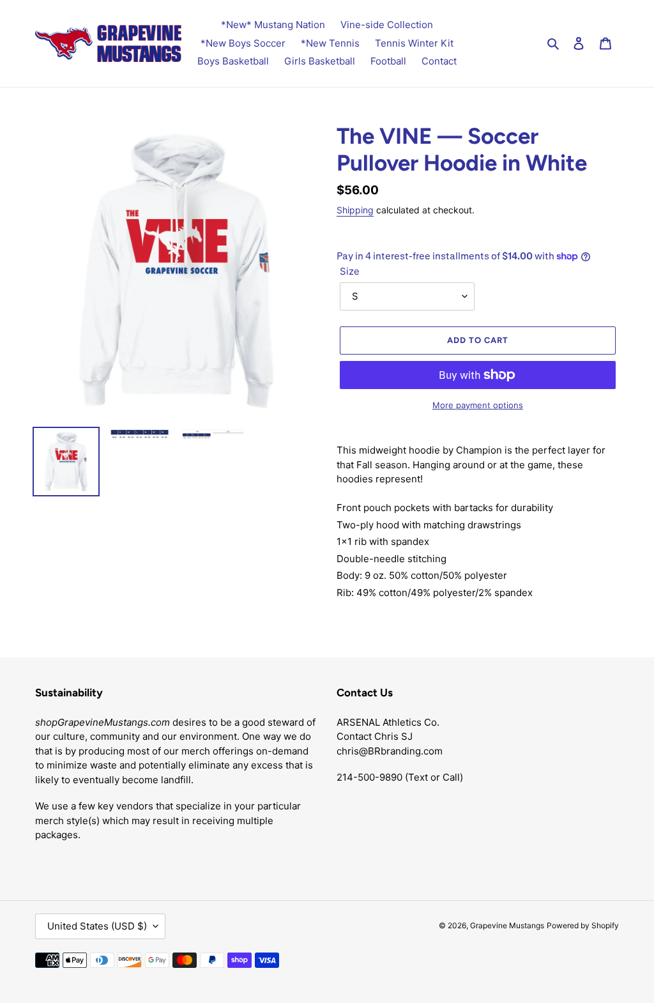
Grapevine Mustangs (507, 925)
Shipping (355, 209)
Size (350, 271)
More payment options (477, 405)
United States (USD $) (97, 926)
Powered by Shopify (583, 925)
